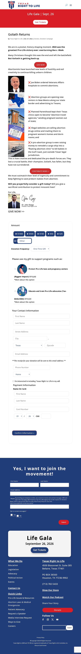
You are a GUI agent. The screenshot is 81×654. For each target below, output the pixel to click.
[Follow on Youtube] (57, 620)
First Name (15, 481)
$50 (51, 233)
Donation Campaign (46, 39)
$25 (61, 233)
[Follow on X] (53, 620)
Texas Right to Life (16, 39)
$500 (31, 233)
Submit (63, 522)
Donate (36, 39)
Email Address (16, 490)
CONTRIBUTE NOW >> (40, 171)
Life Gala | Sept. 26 (40, 14)
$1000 (20, 233)
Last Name (45, 481)
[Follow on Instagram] (48, 620)
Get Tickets (40, 22)
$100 (41, 233)
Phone (13, 499)
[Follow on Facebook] (43, 620)
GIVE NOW (41, 65)
